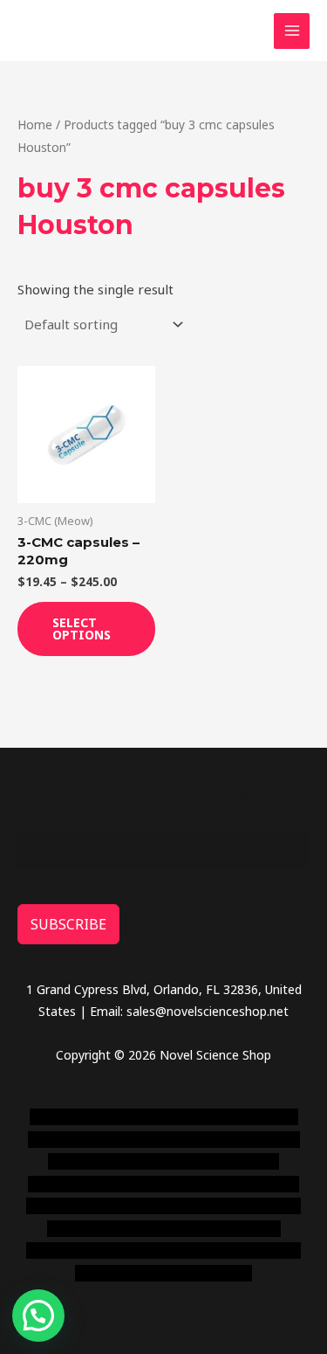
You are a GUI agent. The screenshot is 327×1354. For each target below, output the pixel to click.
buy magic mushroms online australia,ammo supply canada (164, 1161)
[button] (38, 1315)
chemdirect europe (197, 1117)
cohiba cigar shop (140, 1228)
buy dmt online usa (128, 1184)
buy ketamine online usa (170, 1139)
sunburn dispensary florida (154, 1206)
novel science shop (83, 1117)
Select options (81, 628)
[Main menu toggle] (292, 31)
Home (34, 124)
